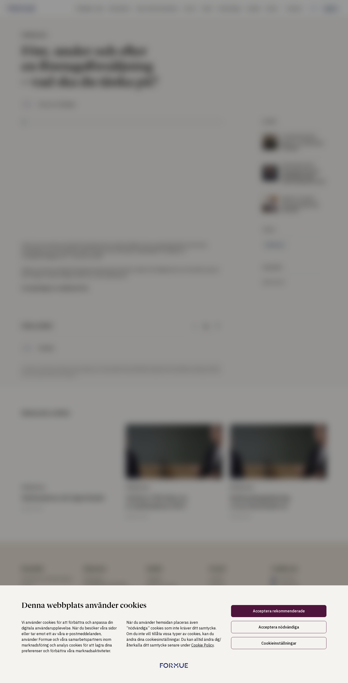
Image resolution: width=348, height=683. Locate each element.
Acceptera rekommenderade (279, 611)
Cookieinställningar (278, 643)
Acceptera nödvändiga (279, 627)
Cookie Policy (202, 645)
